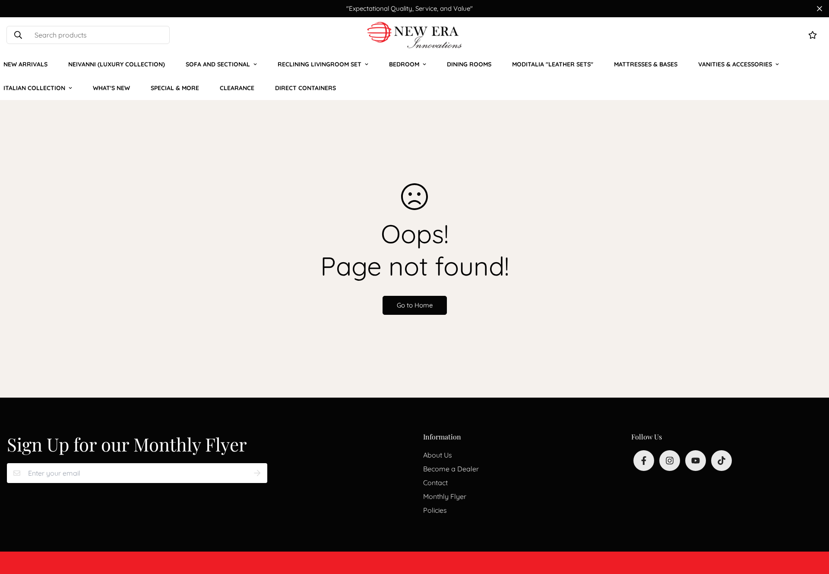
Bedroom (404, 64)
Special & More (175, 88)
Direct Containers (305, 88)
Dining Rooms (469, 64)
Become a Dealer (451, 468)
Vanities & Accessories (735, 64)
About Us (437, 455)
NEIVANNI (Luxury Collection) (116, 64)
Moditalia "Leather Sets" (552, 64)
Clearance (237, 88)
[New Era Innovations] (414, 35)
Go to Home (415, 305)
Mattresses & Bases (645, 64)
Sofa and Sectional (218, 64)
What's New (111, 88)
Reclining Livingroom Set (319, 64)
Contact (435, 482)
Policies (435, 510)
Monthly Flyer (444, 496)
